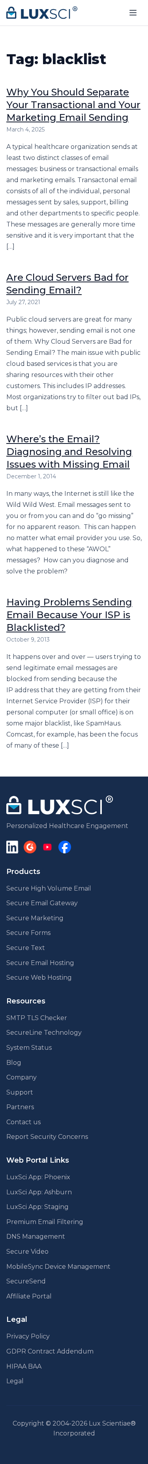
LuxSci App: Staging (37, 1207)
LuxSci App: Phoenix (38, 1177)
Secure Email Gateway (42, 903)
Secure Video (27, 1251)
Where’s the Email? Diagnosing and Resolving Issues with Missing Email (69, 451)
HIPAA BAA (23, 1366)
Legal (15, 1381)
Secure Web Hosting (39, 977)
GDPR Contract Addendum (50, 1351)
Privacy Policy (28, 1336)
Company (21, 1077)
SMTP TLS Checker (36, 1018)
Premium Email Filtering (44, 1222)
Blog (13, 1062)
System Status (29, 1047)
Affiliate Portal (29, 1296)
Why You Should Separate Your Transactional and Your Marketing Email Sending (73, 104)
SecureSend (26, 1281)
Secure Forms (28, 933)
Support (19, 1092)
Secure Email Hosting (40, 963)
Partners (20, 1107)
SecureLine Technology (44, 1032)
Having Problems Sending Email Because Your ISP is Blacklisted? (69, 614)
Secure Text (25, 948)
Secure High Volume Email (48, 888)
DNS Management (35, 1236)
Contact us (23, 1122)
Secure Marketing (35, 918)
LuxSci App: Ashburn (39, 1192)
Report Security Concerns (47, 1136)
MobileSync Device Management (58, 1266)
